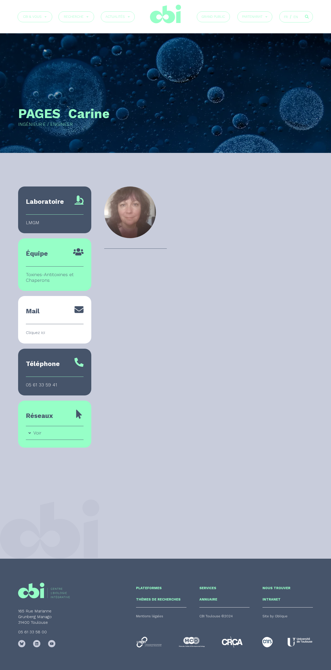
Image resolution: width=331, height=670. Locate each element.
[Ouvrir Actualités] (128, 16)
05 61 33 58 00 (32, 631)
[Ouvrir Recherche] (87, 16)
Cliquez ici (35, 332)
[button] (216, 616)
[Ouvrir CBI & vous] (45, 16)
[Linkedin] (36, 643)
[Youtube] (51, 643)
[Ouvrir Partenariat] (266, 16)
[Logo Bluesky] (21, 643)
